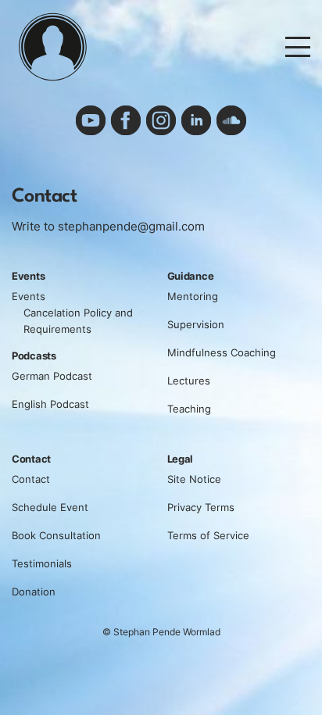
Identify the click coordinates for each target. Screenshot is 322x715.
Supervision (195, 324)
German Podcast (52, 376)
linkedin (196, 120)
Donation (33, 591)
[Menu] (297, 46)
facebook (126, 120)
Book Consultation (56, 535)
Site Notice (194, 479)
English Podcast (50, 404)
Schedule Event (50, 507)
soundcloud (231, 120)
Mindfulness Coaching (221, 352)
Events (28, 296)
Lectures (188, 380)
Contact (31, 479)
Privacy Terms (200, 507)
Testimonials (42, 563)
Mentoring (192, 296)
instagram (161, 120)
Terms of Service (208, 535)
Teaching (189, 408)
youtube (91, 120)
